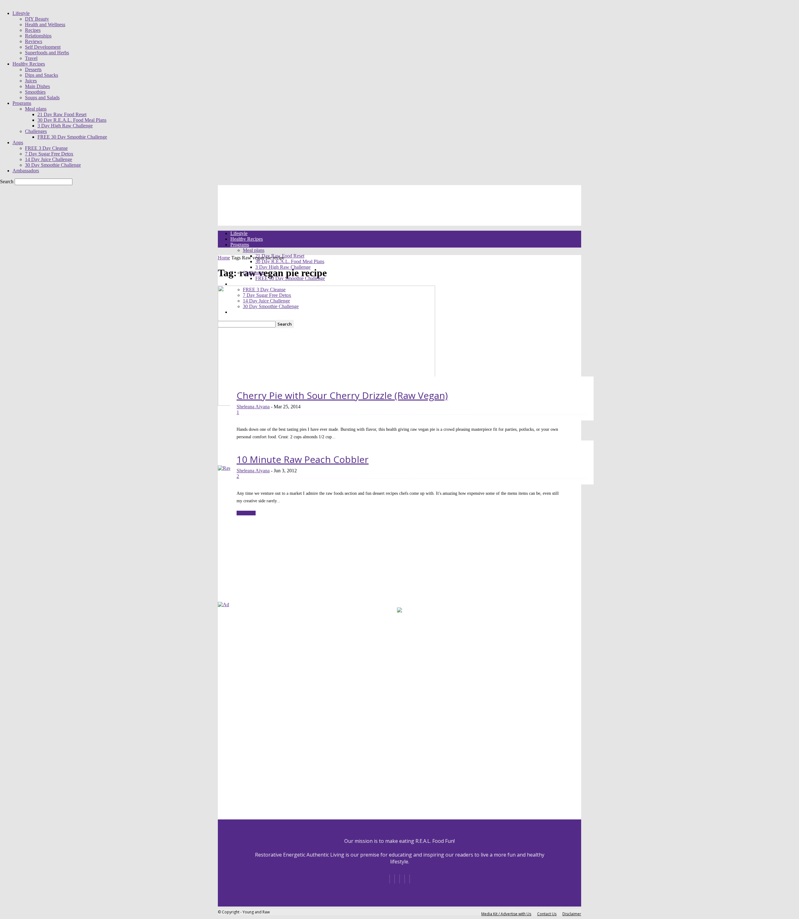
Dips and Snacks (41, 75)
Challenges (36, 131)
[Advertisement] (257, 562)
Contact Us (546, 914)
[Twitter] (409, 879)
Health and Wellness (45, 24)
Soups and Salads (42, 97)
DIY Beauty (37, 19)
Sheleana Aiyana (253, 406)
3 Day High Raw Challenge (65, 125)
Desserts (33, 69)
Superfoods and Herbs (47, 52)
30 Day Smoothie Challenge (53, 165)
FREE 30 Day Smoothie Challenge (72, 137)
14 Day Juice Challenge (48, 159)
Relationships (38, 35)
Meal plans (36, 108)
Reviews (33, 41)
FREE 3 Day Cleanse (46, 148)
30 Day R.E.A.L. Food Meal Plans (71, 120)
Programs (21, 103)
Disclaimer (571, 914)
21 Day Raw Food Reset (61, 114)
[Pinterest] (399, 879)
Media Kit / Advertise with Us (506, 914)
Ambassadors (25, 170)
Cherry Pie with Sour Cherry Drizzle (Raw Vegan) (342, 395)
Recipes (33, 30)
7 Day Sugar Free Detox (49, 153)
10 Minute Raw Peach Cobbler (303, 459)
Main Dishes (37, 86)
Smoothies (35, 92)
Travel (31, 58)
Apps (17, 142)
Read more (246, 513)
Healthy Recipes (28, 63)
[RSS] (404, 879)
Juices (31, 80)
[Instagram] (394, 879)
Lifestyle (21, 13)
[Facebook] (389, 879)
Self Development (43, 47)
